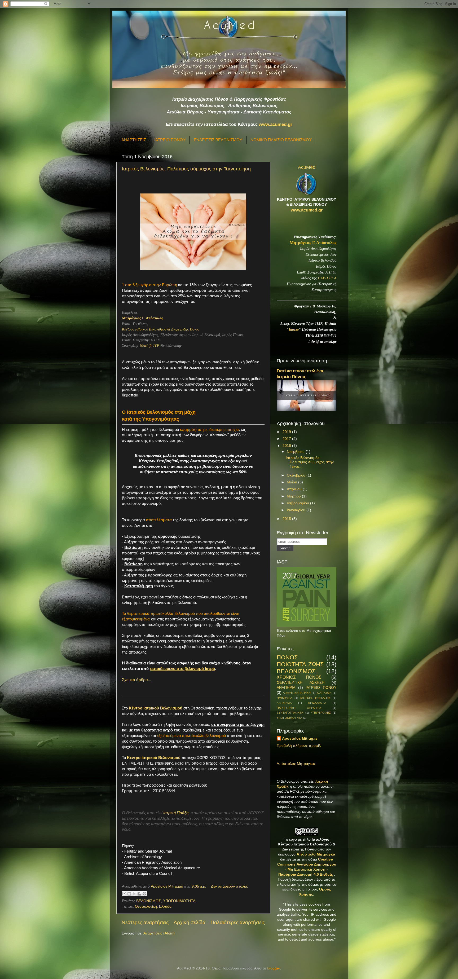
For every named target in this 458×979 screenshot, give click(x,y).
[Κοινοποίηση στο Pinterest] (144, 893)
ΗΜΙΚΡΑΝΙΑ (284, 697)
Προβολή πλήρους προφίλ (299, 746)
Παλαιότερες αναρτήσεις (237, 922)
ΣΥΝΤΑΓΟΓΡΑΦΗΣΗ (290, 712)
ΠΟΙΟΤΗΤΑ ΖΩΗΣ (300, 664)
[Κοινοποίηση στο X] (134, 893)
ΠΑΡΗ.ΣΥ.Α (327, 278)
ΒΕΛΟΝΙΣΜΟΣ (148, 901)
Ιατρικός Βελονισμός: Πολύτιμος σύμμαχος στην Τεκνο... (310, 462)
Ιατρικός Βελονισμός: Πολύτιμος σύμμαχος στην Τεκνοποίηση (186, 168)
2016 (287, 446)
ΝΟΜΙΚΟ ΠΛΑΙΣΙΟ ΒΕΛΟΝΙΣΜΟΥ (281, 140)
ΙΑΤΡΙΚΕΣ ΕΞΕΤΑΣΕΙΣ (315, 697)
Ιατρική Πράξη (175, 813)
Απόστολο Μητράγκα (316, 854)
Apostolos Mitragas (300, 738)
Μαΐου (292, 482)
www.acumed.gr (275, 124)
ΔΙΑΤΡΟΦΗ (324, 692)
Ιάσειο (294, 330)
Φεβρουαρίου (298, 503)
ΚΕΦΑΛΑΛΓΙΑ (317, 702)
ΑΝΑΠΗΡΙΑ (286, 688)
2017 (287, 439)
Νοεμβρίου (296, 452)
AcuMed (306, 167)
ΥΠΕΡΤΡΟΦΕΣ (321, 712)
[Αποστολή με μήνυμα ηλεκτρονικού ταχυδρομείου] (124, 893)
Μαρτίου (294, 496)
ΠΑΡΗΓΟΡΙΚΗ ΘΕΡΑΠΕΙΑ (299, 707)
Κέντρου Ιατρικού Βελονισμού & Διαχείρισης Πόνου (160, 329)
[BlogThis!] (129, 893)
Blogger (273, 968)
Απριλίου (295, 489)
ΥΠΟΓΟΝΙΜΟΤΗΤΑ (179, 901)
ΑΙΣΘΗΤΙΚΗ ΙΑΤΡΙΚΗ (296, 692)
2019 (287, 432)
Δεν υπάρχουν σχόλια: (229, 886)
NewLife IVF (149, 346)
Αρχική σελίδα (189, 922)
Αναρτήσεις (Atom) (159, 933)
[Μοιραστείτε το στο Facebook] (139, 893)
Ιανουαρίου (296, 510)
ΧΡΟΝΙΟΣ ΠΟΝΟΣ (299, 677)
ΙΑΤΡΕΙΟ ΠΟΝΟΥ (170, 140)
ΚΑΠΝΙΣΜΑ (284, 702)
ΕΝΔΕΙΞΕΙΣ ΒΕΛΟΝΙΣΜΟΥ (218, 140)
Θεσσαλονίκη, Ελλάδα (153, 907)
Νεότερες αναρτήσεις (145, 922)
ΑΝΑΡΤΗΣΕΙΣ (133, 140)
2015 (287, 519)
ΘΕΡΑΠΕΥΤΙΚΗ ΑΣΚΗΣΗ (300, 683)
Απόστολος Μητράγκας (296, 764)
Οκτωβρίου (296, 475)
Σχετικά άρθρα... (136, 680)
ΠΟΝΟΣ (287, 657)
